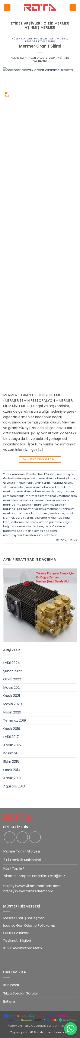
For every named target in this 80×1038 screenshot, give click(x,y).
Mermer (8, 517)
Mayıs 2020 (12, 704)
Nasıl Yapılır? (57, 38)
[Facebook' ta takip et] (9, 837)
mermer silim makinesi (32, 513)
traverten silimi (33, 535)
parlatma (55, 522)
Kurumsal (11, 985)
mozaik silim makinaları (35, 500)
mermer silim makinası (41, 496)
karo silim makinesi (52, 478)
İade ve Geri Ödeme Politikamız (29, 925)
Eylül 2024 (11, 662)
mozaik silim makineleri (33, 504)
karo (6, 522)
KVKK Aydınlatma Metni (22, 948)
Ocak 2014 (11, 769)
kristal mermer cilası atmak (29, 522)
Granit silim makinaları (18, 482)
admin (15, 57)
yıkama (71, 478)
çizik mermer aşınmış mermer (37, 509)
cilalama (41, 517)
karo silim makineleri (31, 491)
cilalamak (55, 517)
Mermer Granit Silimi (40, 46)
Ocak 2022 (12, 679)
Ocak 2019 (11, 728)
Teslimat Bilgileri (17, 940)
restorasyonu (12, 535)
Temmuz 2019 (14, 720)
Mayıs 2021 (12, 687)
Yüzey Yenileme (22, 38)
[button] (7, 7)
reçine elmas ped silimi (41, 531)
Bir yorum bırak (66, 539)
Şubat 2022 (12, 671)
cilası (66, 517)
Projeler (40, 38)
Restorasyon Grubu (40, 41)
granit (69, 513)
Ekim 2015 (11, 761)
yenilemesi (53, 491)
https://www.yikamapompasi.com (32, 885)
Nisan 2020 (12, 712)
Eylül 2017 (11, 736)
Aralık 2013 (12, 778)
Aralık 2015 (12, 745)
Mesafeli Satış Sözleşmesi (24, 918)
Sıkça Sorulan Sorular (20, 993)
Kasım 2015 (12, 753)
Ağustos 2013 (14, 786)
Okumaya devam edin (40, 459)
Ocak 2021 (11, 695)
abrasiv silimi (24, 517)
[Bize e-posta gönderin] (35, 837)
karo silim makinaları (40, 487)
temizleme (56, 513)
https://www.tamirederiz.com (28, 891)
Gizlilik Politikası (16, 933)
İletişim (9, 1001)
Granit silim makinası (49, 482)
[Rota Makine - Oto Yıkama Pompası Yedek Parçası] (40, 7)
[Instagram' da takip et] (22, 837)
